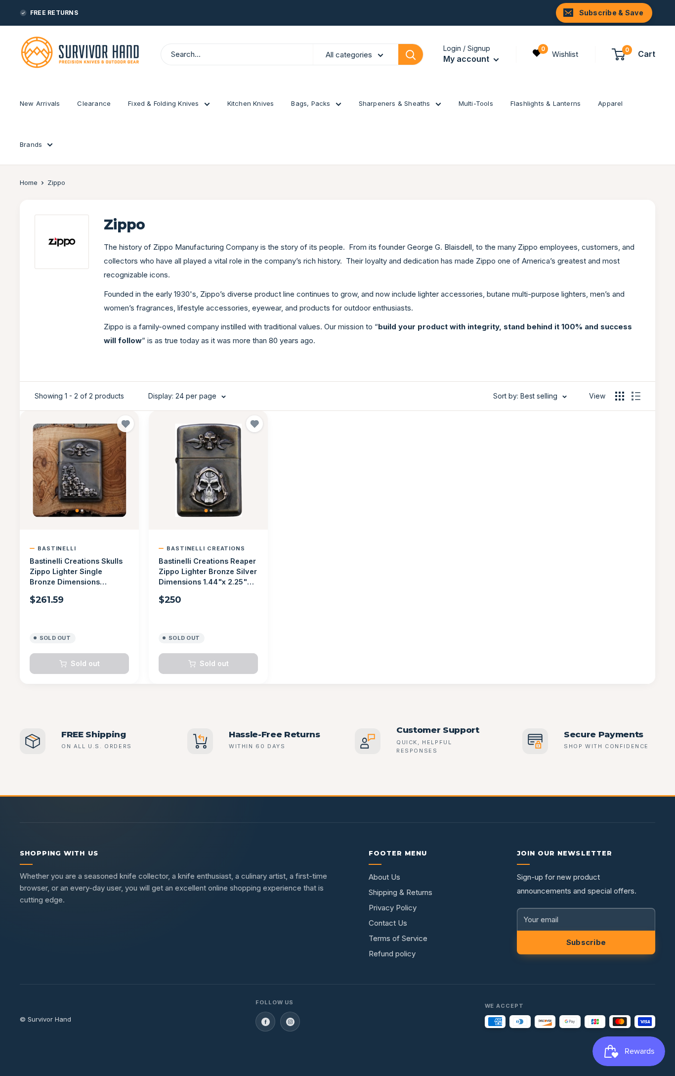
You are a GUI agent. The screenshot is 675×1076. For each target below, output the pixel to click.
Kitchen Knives (250, 103)
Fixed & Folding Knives (163, 103)
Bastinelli (57, 548)
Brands (31, 144)
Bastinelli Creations (206, 548)
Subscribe (586, 942)
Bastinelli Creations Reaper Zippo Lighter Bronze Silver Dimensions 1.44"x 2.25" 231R (208, 572)
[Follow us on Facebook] (265, 1021)
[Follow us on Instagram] (290, 1021)
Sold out (85, 663)
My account (467, 59)
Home (29, 182)
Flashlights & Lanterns (545, 103)
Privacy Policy (393, 907)
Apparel (610, 103)
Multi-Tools (476, 103)
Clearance (94, 103)
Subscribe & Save (611, 12)
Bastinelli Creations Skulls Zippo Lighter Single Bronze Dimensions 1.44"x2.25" (76, 572)
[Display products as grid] (619, 396)
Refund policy (392, 953)
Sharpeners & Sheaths (394, 103)
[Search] (410, 54)
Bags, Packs (310, 103)
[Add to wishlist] (125, 423)
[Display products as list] (636, 396)
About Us (384, 877)
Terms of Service (398, 938)
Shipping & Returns (400, 892)
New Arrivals (40, 103)
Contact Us (388, 923)
